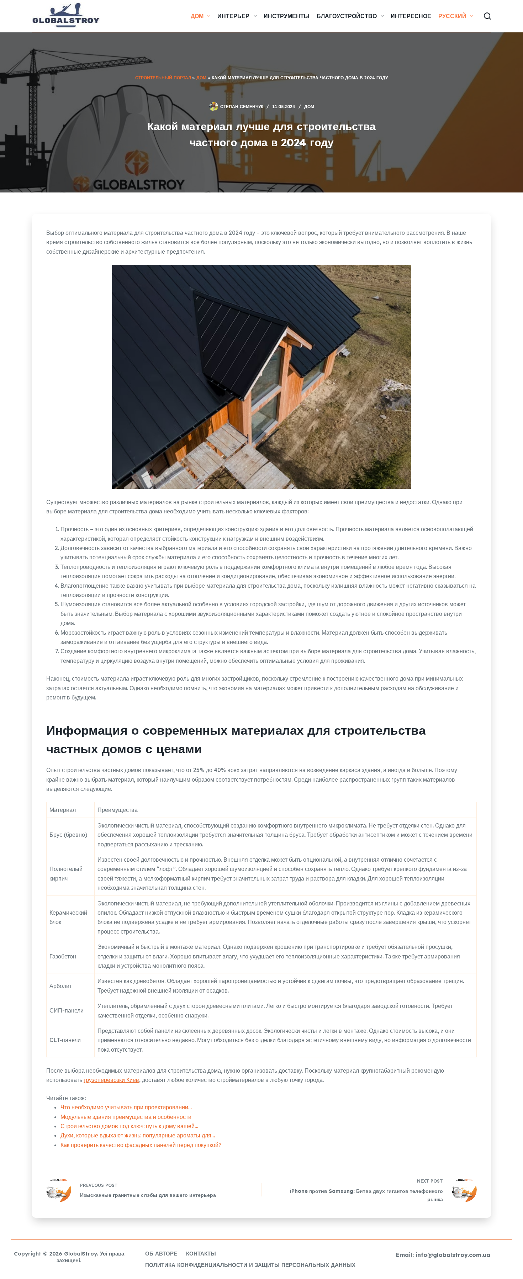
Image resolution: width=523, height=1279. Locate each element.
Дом (197, 16)
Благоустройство (347, 16)
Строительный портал (163, 77)
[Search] (487, 16)
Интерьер (233, 16)
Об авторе (161, 1253)
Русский (452, 16)
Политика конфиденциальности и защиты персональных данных (250, 1265)
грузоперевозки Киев (111, 1079)
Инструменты (287, 16)
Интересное (411, 16)
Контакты (201, 1253)
